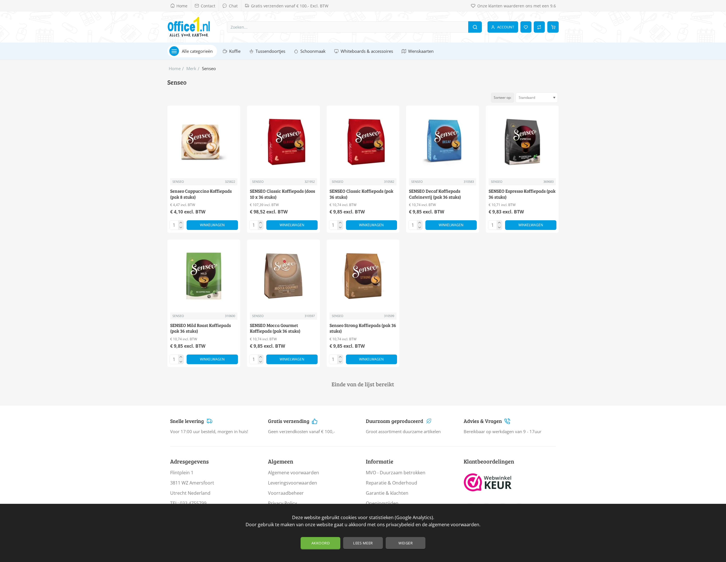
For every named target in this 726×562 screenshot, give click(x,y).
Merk (191, 68)
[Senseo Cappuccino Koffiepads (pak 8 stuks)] (203, 142)
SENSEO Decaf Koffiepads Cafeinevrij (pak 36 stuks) (435, 194)
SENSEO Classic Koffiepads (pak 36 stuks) (361, 194)
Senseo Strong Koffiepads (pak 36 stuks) (363, 328)
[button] (212, 225)
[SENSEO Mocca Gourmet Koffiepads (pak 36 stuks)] (283, 276)
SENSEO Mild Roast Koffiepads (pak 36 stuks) (200, 328)
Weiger (405, 543)
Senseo (178, 181)
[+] (180, 223)
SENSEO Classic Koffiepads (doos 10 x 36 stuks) (282, 194)
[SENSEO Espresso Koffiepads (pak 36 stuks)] (522, 142)
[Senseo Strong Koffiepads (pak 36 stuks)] (363, 276)
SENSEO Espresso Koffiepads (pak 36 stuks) (522, 194)
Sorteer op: (502, 97)
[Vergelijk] (539, 27)
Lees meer (363, 543)
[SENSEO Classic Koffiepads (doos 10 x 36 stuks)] (283, 142)
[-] (180, 227)
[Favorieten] (525, 27)
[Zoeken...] (475, 27)
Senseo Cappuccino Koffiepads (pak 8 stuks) (201, 194)
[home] (175, 68)
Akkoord (320, 543)
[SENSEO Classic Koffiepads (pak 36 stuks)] (363, 142)
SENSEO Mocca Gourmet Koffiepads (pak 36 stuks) (275, 328)
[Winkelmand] (553, 27)
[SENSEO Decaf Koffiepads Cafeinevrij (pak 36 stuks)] (442, 142)
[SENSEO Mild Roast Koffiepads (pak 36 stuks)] (203, 276)
